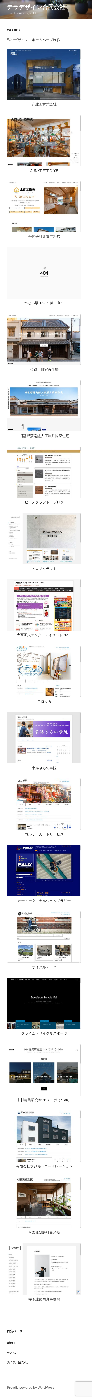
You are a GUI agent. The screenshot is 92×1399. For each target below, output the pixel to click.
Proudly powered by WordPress (30, 1387)
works (12, 1352)
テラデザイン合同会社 (36, 7)
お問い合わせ (17, 1362)
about (11, 1343)
